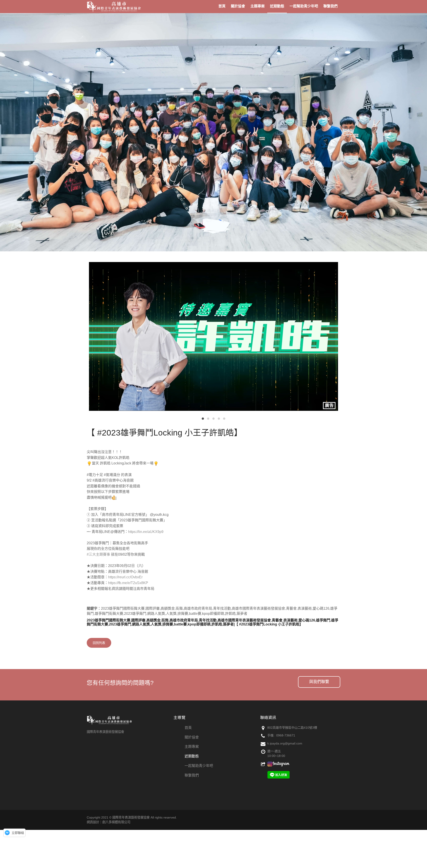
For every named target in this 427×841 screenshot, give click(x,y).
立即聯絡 (18, 833)
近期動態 (192, 756)
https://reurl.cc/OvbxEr (125, 577)
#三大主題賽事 (98, 554)
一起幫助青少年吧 (199, 766)
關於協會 (192, 737)
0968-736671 (285, 735)
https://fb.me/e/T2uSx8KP (128, 583)
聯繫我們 (192, 775)
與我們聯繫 (319, 682)
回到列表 (99, 643)
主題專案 (192, 746)
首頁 (188, 728)
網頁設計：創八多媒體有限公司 (108, 822)
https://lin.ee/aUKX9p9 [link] (145, 532)
